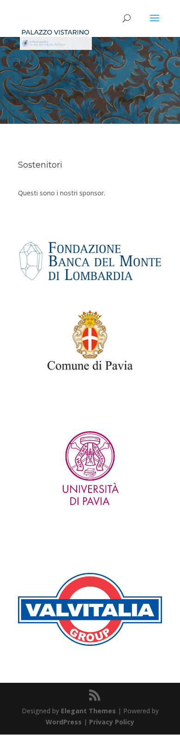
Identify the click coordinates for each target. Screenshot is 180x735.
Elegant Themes (88, 710)
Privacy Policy (111, 721)
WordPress (64, 721)
